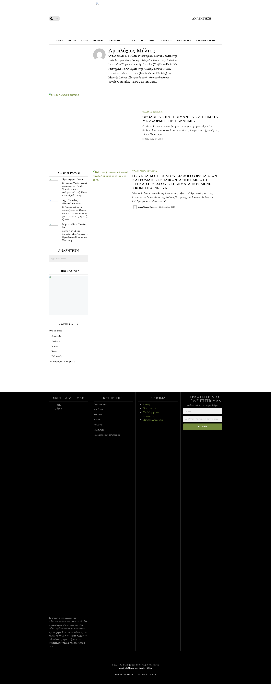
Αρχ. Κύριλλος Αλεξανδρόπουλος (71, 202)
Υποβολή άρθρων (151, 412)
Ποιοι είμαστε (149, 408)
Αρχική (146, 404)
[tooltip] (63, 18)
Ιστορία (55, 346)
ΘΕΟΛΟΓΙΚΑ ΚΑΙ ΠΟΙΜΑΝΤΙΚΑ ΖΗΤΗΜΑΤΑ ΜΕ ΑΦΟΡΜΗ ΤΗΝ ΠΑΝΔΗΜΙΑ (180, 119)
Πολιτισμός (57, 356)
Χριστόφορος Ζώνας (72, 179)
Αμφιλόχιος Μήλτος (147, 207)
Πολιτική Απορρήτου (153, 419)
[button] (84, 258)
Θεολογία (147, 112)
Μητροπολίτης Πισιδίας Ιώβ (74, 225)
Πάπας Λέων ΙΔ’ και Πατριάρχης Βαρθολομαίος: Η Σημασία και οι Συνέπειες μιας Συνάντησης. (75, 235)
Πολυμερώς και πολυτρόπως (62, 361)
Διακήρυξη (56, 335)
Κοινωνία (157, 112)
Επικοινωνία (148, 416)
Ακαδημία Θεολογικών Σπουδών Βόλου (135, 667)
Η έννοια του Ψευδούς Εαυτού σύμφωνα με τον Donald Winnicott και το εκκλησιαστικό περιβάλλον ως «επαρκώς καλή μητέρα (74, 189)
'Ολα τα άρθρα (139, 171)
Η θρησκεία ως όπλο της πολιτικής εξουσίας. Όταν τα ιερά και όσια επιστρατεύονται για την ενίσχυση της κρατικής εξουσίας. (75, 213)
